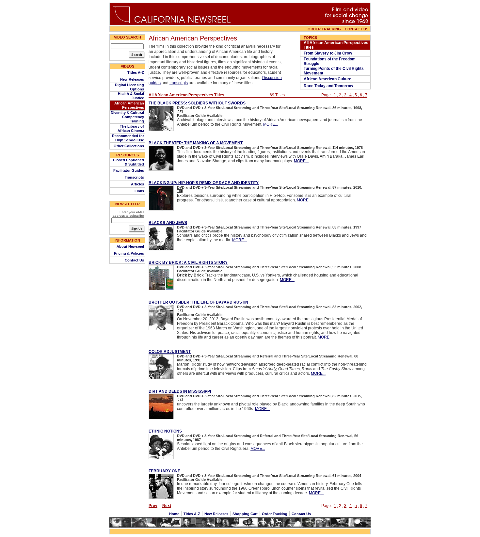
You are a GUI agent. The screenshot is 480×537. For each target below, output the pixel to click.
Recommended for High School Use (128, 138)
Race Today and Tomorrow (329, 86)
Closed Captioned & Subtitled (128, 162)
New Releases (132, 79)
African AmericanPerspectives (129, 105)
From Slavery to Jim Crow (328, 53)
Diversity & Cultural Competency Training (127, 117)
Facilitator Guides (128, 170)
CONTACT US (357, 29)
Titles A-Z (135, 72)
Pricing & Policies (129, 253)
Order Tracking (274, 514)
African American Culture (328, 79)
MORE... (270, 124)
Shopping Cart (245, 514)
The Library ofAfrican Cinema (131, 128)
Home (174, 514)
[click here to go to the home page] (121, 22)
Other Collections (129, 146)
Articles (137, 184)
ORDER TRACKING (324, 29)
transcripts (178, 83)
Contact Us (134, 260)
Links (139, 191)
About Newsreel (130, 246)
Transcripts (134, 177)
